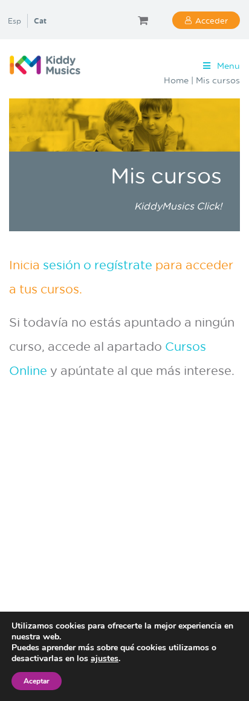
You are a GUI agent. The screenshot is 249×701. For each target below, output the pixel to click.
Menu (228, 65)
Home (176, 80)
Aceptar (37, 681)
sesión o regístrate (99, 264)
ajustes (104, 658)
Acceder (211, 20)
